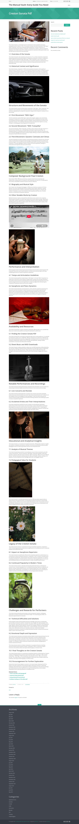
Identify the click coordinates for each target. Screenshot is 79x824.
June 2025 (11, 739)
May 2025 (11, 741)
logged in (16, 697)
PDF (10, 690)
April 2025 (11, 744)
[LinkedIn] (67, 1)
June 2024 (11, 764)
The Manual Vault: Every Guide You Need (22, 821)
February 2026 (12, 723)
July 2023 (10, 787)
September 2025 (12, 733)
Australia (10, 801)
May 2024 (11, 767)
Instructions (11, 808)
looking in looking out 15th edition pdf (18, 679)
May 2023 (11, 792)
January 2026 (11, 725)
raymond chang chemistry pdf (17, 675)
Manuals (10, 810)
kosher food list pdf (55, 36)
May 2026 (11, 716)
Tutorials (11, 814)
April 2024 (11, 769)
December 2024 (12, 752)
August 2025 (11, 735)
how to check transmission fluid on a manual (60, 38)
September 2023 (12, 783)
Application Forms (12, 799)
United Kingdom (12, 816)
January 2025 (11, 750)
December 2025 (12, 727)
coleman (14, 684)
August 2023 (11, 785)
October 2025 (11, 731)
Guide (10, 806)
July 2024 (10, 762)
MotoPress (36, 821)
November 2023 (12, 779)
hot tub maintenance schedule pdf (58, 34)
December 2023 (12, 777)
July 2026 (10, 714)
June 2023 (11, 790)
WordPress (48, 821)
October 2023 (11, 781)
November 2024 (12, 754)
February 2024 (12, 773)
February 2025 (12, 748)
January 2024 (11, 775)
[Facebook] (64, 1)
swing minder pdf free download (17, 677)
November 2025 (12, 729)
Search (52, 22)
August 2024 (11, 760)
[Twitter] (66, 1)
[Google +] (69, 1)
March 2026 (11, 720)
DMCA (10, 1)
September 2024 (12, 758)
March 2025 (11, 746)
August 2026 (11, 712)
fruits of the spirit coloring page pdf (18, 673)
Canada (10, 804)
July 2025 (10, 737)
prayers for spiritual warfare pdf (58, 40)
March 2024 (11, 771)
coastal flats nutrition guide (57, 42)
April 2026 (11, 718)
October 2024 (11, 756)
